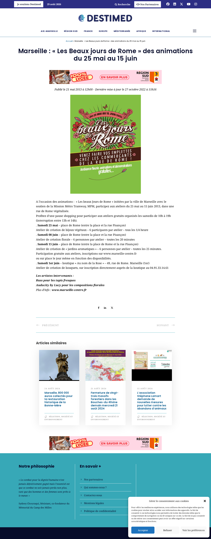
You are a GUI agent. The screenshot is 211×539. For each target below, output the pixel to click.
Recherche (124, 4)
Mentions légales (94, 503)
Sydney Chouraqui (29, 503)
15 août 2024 (145, 388)
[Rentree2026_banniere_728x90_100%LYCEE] (105, 77)
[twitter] (181, 4)
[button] (204, 501)
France (88, 31)
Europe (103, 31)
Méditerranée (122, 31)
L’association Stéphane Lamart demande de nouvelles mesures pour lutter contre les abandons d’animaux (151, 400)
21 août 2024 (98, 388)
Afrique (141, 31)
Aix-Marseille (49, 31)
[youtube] (188, 4)
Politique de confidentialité (100, 511)
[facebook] (167, 4)
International (161, 31)
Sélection (54, 416)
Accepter (143, 530)
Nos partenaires (93, 479)
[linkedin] (174, 4)
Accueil (69, 41)
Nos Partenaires (149, 4)
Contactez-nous (93, 495)
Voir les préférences (193, 530)
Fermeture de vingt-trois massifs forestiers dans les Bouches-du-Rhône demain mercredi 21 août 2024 (104, 400)
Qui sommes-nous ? (95, 487)
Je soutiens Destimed (29, 4)
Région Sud (71, 31)
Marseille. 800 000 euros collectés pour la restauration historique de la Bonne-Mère (58, 399)
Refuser (167, 530)
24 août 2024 (52, 388)
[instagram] (195, 4)
